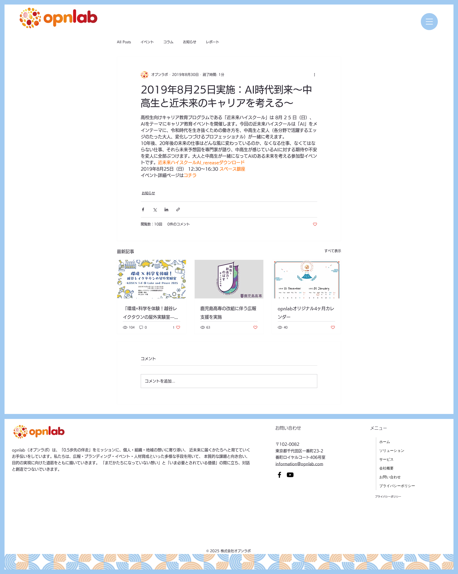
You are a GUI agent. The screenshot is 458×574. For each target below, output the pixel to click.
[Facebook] (279, 475)
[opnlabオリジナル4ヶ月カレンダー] (306, 279)
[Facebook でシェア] (143, 209)
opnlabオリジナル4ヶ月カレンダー (306, 312)
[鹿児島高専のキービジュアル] (229, 279)
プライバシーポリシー (388, 496)
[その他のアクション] (314, 75)
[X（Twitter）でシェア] (154, 209)
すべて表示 (332, 250)
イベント (147, 42)
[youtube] (290, 475)
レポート (212, 42)
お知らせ (189, 42)
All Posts (124, 42)
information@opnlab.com (299, 464)
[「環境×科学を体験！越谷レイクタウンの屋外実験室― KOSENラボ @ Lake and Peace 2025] (151, 279)
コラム (168, 42)
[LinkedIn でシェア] (166, 209)
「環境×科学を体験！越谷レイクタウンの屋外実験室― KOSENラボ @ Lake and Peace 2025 (150, 313)
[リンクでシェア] (178, 209)
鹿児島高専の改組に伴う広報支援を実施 (228, 312)
